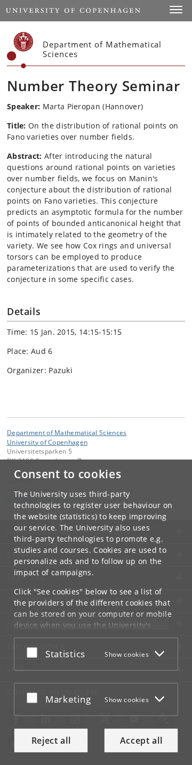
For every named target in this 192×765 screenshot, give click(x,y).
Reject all (51, 740)
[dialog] (96, 612)
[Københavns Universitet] (20, 50)
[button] (176, 10)
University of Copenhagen (47, 442)
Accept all (141, 740)
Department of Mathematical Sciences (67, 432)
